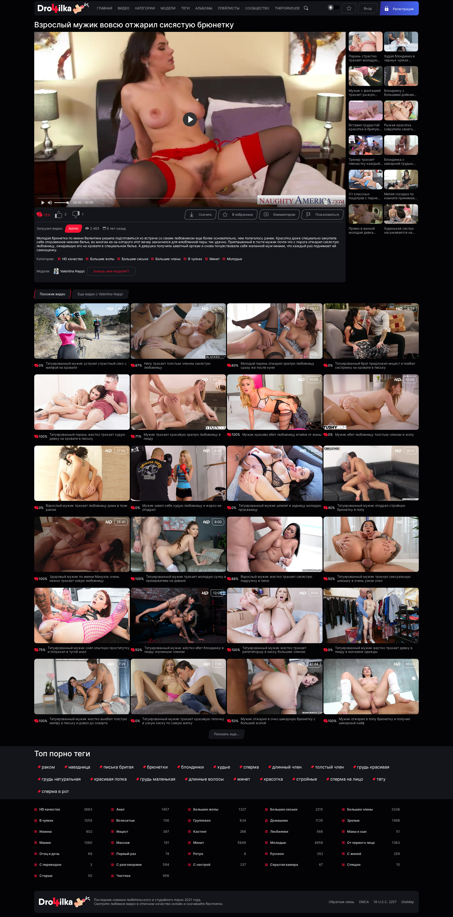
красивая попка (110, 779)
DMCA (364, 902)
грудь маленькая (157, 779)
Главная (104, 8)
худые (223, 767)
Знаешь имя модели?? (111, 271)
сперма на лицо (346, 779)
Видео (124, 8)
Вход (368, 8)
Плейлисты (228, 8)
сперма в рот (55, 791)
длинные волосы (206, 779)
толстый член (329, 767)
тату (381, 779)
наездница (79, 767)
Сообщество (257, 8)
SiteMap (407, 902)
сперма (251, 767)
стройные (306, 779)
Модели (168, 8)
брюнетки (157, 767)
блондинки (192, 767)
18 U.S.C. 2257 (385, 902)
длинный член (287, 767)
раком (48, 767)
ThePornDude (287, 8)
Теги (185, 8)
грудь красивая (373, 767)
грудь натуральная (61, 779)
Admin (73, 228)
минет (243, 779)
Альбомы (203, 8)
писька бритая (119, 767)
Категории (145, 8)
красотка (273, 779)
